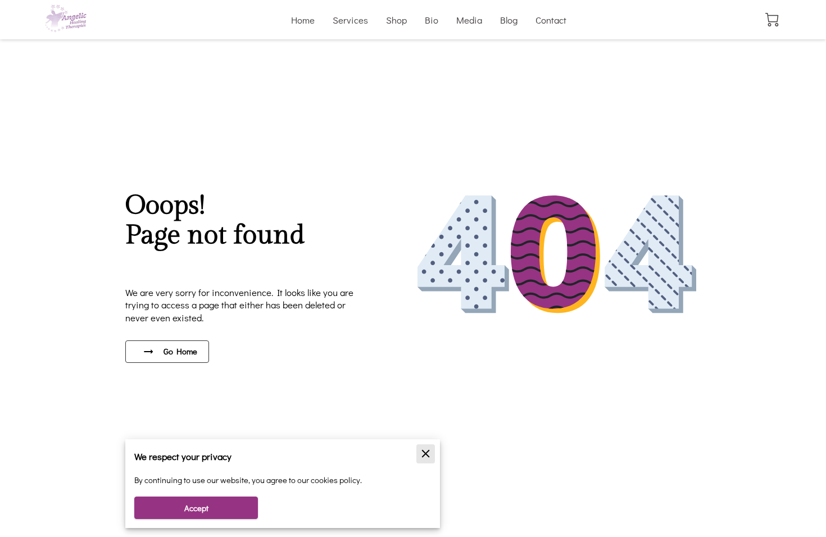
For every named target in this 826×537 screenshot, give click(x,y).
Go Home (180, 351)
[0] (772, 19)
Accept (196, 508)
